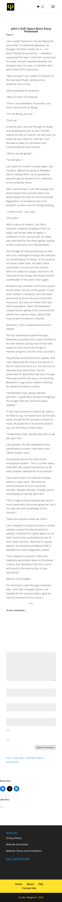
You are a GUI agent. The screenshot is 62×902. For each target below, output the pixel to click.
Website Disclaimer (17, 844)
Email (10, 701)
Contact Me (29, 888)
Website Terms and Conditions (24, 850)
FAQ (40, 884)
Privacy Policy (14, 838)
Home (18, 884)
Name (10, 686)
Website (11, 715)
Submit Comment (45, 747)
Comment (12, 650)
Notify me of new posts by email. (29, 740)
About (30, 884)
